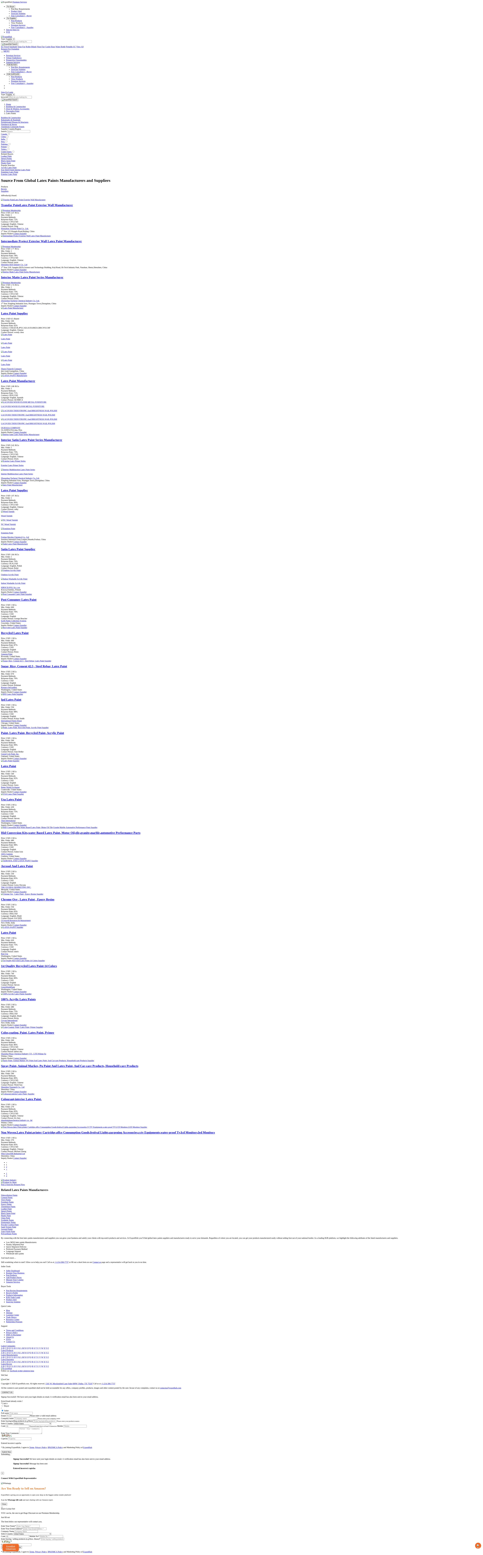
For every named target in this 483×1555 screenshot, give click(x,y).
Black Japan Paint (8, 161)
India (3, 139)
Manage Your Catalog (14, 1280)
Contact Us (10, 1342)
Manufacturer (18, 381)
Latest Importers (7, 1359)
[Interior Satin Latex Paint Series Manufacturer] (20, 434)
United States (6, 152)
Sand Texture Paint (8, 1227)
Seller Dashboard (13, 1271)
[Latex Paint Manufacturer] (12, 308)
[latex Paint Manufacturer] (12, 485)
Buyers (4, 189)
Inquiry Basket (7, 234)
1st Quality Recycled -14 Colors (29, 966)
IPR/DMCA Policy (55, 1447)
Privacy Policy (12, 1333)
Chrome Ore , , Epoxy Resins (27, 899)
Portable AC (71, 47)
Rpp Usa (4, 954)
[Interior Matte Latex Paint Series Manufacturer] (20, 272)
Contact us (97, 1262)
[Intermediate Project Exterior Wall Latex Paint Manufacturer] (26, 236)
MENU (7, 51)
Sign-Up (15, 30)
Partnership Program (14, 1322)
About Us (10, 1337)
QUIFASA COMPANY (10, 428)
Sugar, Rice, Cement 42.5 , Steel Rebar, (34, 666)
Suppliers (4, 191)
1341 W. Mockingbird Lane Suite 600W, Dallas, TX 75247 (69, 1384)
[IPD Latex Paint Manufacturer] (12, 694)
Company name (7, 1418)
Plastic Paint (6, 163)
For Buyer (10, 7)
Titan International (8, 821)
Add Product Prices (14, 1277)
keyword (4, 41)
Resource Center (12, 1319)
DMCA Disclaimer (13, 1335)
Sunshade (13, 47)
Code (3, 1426)
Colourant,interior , (21, 1099)
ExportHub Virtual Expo (11, 1547)
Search (3, 131)
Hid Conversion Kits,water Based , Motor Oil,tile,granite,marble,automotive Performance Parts (70, 832)
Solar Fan (21, 47)
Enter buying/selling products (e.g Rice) (17, 1421)
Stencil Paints (6, 158)
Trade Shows (11, 1317)
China (3, 137)
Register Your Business (15, 1273)
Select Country (7, 1423)
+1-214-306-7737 (61, 1262)
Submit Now (6, 1452)
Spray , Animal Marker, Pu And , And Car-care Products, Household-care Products (69, 1066)
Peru (3, 142)
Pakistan (4, 144)
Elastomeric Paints (8, 1222)
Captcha (4, 1439)
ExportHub (87, 1447)
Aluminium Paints (8, 1207)
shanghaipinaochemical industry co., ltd (16, 1120)
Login (10, 92)
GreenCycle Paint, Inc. (10, 754)
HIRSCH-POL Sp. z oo (10, 587)
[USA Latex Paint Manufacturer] (12, 794)
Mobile (60, 1426)
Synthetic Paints (7, 1220)
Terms (31, 1447)
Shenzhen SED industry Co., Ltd (14, 265)
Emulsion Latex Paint (9, 172)
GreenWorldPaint (8, 987)
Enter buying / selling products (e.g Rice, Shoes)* (20, 1539)
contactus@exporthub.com (170, 1388)
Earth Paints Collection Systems (13, 621)
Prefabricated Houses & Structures (14, 122)
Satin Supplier (18, 549)
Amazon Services (13, 62)
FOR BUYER (12, 65)
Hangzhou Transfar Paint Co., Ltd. (15, 228)
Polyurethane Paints (9, 1234)
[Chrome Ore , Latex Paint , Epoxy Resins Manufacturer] (22, 894)
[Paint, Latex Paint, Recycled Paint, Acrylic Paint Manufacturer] (25, 728)
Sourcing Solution (18, 13)
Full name (5, 1413)
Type (3, 39)
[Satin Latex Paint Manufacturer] (14, 544)
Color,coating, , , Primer (27, 1032)
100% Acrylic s (18, 999)
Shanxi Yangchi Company (11, 369)
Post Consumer (18, 599)
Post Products (16, 21)
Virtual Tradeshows (14, 58)
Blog (8, 1310)
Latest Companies (8, 1346)
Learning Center (12, 1315)
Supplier (14, 313)
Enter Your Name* (8, 1526)
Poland (4, 147)
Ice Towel (5, 47)
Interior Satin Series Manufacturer (31, 440)
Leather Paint (6, 156)
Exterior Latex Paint (9, 174)
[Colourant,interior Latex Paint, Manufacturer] (17, 1094)
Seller (6, 1411)
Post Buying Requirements (16, 1291)
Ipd (11, 699)
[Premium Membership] (11, 210)
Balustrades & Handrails (10, 120)
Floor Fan (41, 47)
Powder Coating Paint (9, 1225)
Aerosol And (17, 866)
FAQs (8, 1339)
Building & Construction (11, 118)
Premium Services (18, 25)
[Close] (2, 1507)
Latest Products (7, 1350)
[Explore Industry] (8, 1180)
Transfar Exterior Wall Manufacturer (37, 205)
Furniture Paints (7, 1202)
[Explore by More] (9, 1182)
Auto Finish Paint (8, 1231)
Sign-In (9, 30)
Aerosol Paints (7, 1229)
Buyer (6, 1406)
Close (4, 1504)
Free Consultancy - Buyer (21, 16)
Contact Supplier (20, 234)
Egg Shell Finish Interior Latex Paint (15, 170)
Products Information (14, 1295)
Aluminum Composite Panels (12, 127)
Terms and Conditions (15, 1330)
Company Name (7, 1531)
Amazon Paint (6, 654)
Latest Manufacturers (9, 1355)
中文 (8, 32)
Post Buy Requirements (20, 67)
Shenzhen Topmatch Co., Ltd (12, 1087)
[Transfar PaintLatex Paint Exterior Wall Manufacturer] (23, 200)
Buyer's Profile (12, 1293)
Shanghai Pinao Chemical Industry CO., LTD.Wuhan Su (23, 1054)
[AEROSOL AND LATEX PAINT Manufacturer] (19, 861)
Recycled (15, 633)
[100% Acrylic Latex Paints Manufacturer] (16, 994)
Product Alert (16, 11)
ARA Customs (7, 854)
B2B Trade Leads (13, 1297)
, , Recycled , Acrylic (32, 733)
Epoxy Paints (6, 1204)
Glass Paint (5, 1218)
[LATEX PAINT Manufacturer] (14, 376)
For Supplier (11, 18)
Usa (11, 799)
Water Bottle (61, 47)
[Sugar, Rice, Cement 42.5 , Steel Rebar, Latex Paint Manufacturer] (26, 661)
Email (3, 1416)
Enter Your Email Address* (12, 1529)
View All (80, 47)
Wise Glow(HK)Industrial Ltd (13, 1154)
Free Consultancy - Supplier (22, 27)
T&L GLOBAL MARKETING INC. (16, 887)
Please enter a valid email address (43, 1416)
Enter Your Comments (10, 1433)
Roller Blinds (31, 47)
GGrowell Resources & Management (16, 920)
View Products (17, 79)
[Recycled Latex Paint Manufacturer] (14, 628)
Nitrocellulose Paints (9, 1195)
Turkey (4, 149)
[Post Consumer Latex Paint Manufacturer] (16, 594)
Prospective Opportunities (16, 60)
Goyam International (9, 1020)
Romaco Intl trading (9, 687)
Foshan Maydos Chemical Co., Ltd (15, 537)
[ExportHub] (6, 37)
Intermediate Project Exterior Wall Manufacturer (41, 241)
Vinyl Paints (6, 1200)
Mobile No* (34, 1536)
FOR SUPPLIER (13, 74)
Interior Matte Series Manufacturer (32, 277)
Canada (4, 134)
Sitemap (9, 1313)
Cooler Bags (50, 47)
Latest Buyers (6, 1364)
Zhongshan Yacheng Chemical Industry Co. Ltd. (20, 301)
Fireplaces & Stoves (9, 124)
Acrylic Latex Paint (8, 168)
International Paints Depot (11, 721)
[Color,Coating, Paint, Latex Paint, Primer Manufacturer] (22, 1027)
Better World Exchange (10, 787)
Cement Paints (6, 1197)
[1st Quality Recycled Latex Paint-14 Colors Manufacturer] (23, 961)
